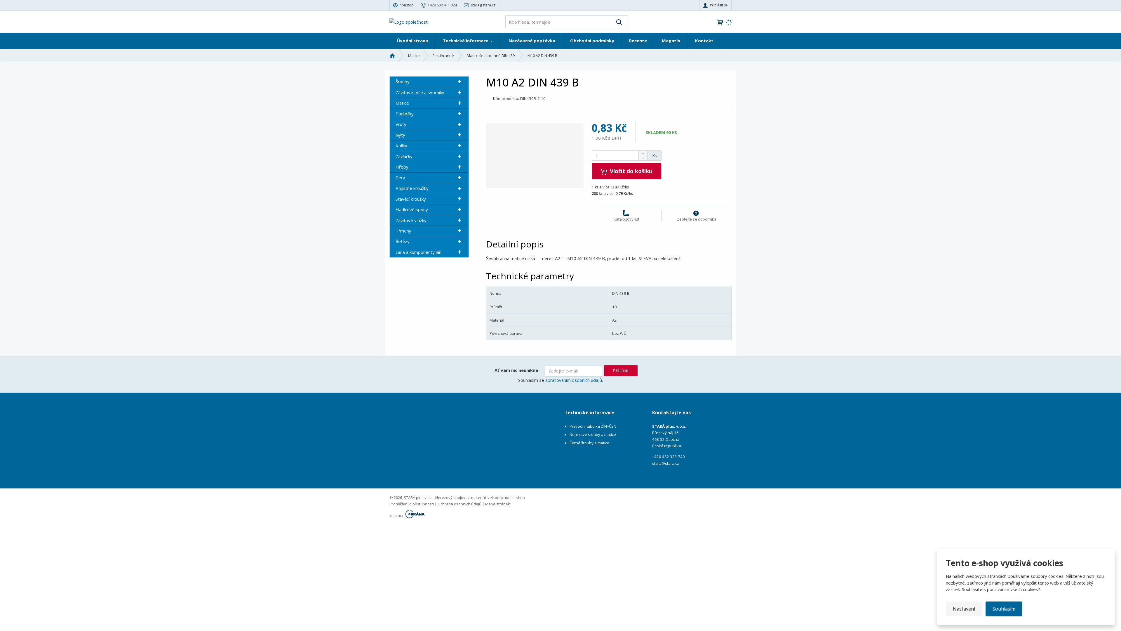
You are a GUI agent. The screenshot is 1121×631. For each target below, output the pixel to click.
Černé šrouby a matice (589, 442)
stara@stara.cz (665, 463)
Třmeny (403, 231)
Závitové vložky (411, 220)
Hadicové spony (412, 209)
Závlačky (404, 156)
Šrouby (403, 81)
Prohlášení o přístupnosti (411, 504)
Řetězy (403, 241)
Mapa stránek (497, 504)
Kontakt (704, 41)
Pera (400, 178)
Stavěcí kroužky (411, 199)
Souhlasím (1004, 609)
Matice (402, 103)
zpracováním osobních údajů (573, 380)
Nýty (400, 135)
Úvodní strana (412, 41)
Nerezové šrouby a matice (593, 434)
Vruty (401, 124)
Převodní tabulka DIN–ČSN (593, 426)
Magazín (671, 41)
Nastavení (964, 609)
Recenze (638, 41)
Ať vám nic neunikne (516, 370)
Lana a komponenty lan (418, 252)
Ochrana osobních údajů (459, 504)
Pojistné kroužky (412, 188)
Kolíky (401, 145)
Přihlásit (621, 370)
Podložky (405, 114)
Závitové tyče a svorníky (420, 92)
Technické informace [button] (466, 41)
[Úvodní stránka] (409, 21)
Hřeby (402, 167)
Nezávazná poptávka (532, 41)
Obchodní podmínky (592, 41)
